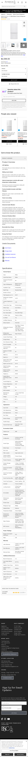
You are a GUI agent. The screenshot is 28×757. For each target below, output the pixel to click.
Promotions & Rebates (6, 631)
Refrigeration (9, 14)
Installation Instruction (10, 254)
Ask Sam (14, 100)
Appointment (17, 10)
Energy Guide (8, 251)
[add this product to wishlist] (24, 25)
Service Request (18, 631)
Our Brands (4, 634)
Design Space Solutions (19, 634)
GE (7, 61)
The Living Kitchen (5, 643)
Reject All (7, 754)
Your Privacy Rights (14, 750)
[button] (2, 2)
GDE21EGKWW (7, 63)
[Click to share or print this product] (24, 22)
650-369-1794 (8, 665)
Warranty (7, 260)
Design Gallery (17, 633)
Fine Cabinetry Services (7, 629)
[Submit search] (24, 6)
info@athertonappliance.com (11, 666)
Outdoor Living (4, 628)
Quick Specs (8, 247)
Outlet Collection (5, 633)
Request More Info (15, 83)
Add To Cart (14, 80)
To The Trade (17, 626)
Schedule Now (7, 677)
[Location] (18, 2)
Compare (10, 143)
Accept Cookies (20, 754)
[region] (14, 748)
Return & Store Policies (7, 651)
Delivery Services (18, 628)
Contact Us (4, 650)
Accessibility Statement (10, 654)
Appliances (3, 14)
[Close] (26, 741)
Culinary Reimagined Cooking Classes (10, 648)
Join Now (14, 713)
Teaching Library (5, 641)
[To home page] (10, 2)
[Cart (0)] (25, 2)
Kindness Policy (5, 646)
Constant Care (17, 629)
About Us (3, 644)
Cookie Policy (12, 747)
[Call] (22, 2)
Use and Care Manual (10, 257)
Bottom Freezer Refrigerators (19, 14)
